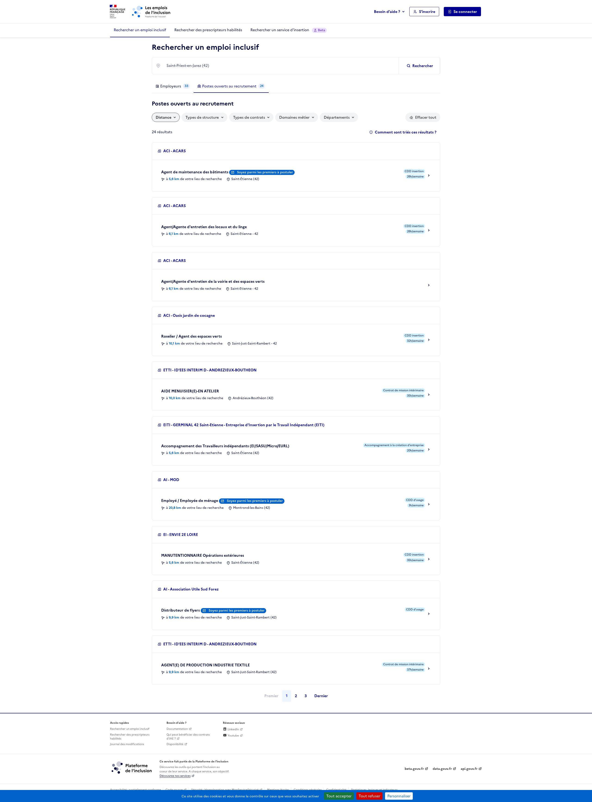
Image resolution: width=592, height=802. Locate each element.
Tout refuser (369, 796)
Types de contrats (249, 117)
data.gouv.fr (442, 768)
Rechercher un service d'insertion (287, 30)
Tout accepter (339, 796)
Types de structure (202, 117)
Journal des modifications (127, 744)
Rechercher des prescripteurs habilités (208, 30)
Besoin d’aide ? (387, 11)
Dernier (321, 696)
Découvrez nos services (175, 776)
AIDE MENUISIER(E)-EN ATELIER (190, 391)
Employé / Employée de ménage (190, 500)
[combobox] (280, 65)
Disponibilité (174, 744)
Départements (337, 117)
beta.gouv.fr (414, 768)
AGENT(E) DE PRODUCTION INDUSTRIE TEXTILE (205, 665)
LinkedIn (233, 729)
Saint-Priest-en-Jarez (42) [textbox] (187, 65)
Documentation (177, 729)
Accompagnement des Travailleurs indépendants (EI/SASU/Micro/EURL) (225, 446)
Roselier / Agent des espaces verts (191, 336)
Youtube (233, 736)
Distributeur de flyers (181, 610)
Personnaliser (398, 796)
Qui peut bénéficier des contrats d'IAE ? (188, 737)
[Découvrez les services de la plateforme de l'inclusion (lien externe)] (132, 767)
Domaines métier (294, 117)
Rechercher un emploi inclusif (140, 30)
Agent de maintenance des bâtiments (195, 172)
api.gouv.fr (469, 768)
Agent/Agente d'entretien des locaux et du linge (204, 227)
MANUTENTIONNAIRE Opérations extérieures (202, 555)
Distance (163, 117)
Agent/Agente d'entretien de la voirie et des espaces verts (213, 281)
